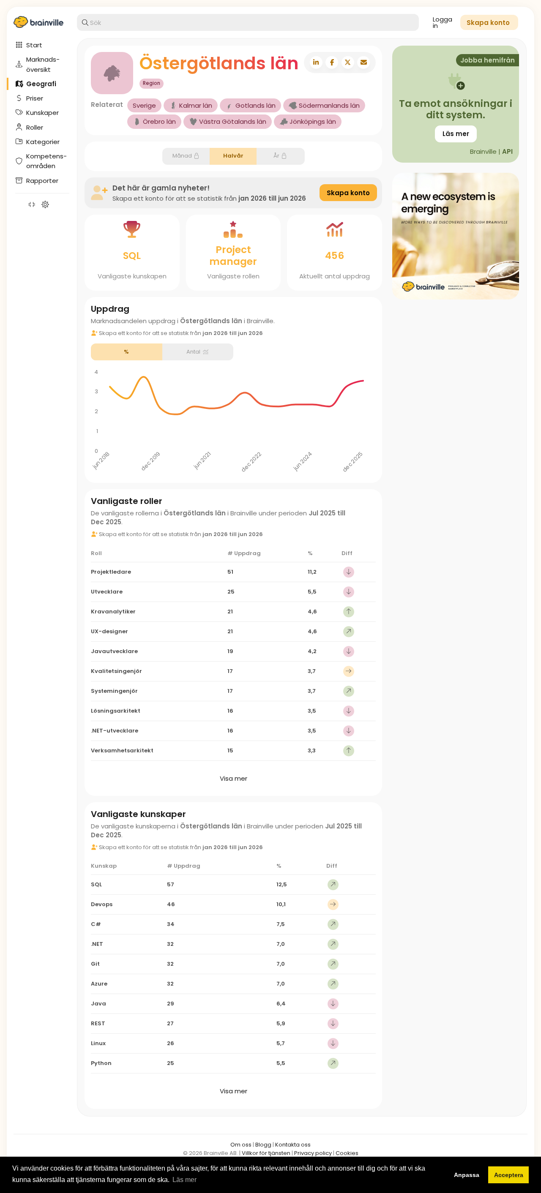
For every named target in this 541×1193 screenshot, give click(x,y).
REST (98, 1023)
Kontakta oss (293, 1145)
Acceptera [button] (508, 1174)
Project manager (233, 255)
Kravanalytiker (113, 611)
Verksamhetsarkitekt (122, 750)
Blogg (263, 1145)
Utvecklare (107, 592)
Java (98, 1004)
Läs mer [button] (184, 1179)
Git (95, 964)
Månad (182, 156)
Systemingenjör (114, 691)
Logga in (442, 22)
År (276, 156)
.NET (97, 944)
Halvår (233, 156)
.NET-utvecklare (114, 731)
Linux (98, 1043)
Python (101, 1063)
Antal (193, 352)
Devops (101, 904)
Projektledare (111, 572)
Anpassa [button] (466, 1174)
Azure (99, 984)
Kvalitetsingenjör (116, 671)
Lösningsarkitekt (115, 711)
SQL (132, 255)
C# (96, 924)
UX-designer (109, 631)
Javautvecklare (114, 651)
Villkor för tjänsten (266, 1153)
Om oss (240, 1145)
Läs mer (456, 133)
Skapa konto (348, 192)
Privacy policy (313, 1153)
